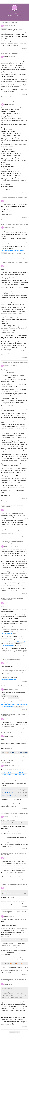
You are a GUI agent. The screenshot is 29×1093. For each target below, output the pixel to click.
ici (8, 40)
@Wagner (4, 253)
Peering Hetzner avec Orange (11, 22)
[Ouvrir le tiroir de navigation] (1, 2)
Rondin (5, 29)
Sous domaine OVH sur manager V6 (12, 659)
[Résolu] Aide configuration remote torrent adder (15, 884)
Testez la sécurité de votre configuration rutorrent (15, 686)
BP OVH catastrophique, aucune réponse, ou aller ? (16, 101)
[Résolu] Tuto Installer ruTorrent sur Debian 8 (14, 732)
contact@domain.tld (10, 526)
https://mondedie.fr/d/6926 (8, 679)
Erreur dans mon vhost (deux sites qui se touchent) (16, 813)
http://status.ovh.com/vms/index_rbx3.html (13, 250)
